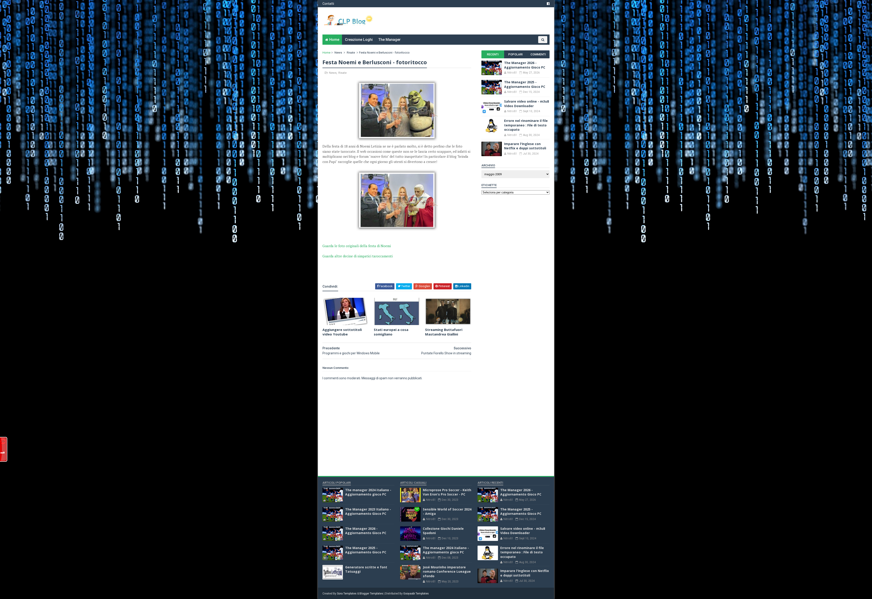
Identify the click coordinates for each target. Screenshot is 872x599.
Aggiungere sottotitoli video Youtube (342, 331)
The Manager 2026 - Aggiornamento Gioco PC (524, 65)
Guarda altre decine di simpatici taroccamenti (357, 256)
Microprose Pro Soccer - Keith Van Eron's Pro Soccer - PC (447, 492)
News (338, 52)
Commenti (538, 54)
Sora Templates (347, 593)
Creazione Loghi (359, 39)
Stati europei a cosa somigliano (391, 331)
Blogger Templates (371, 593)
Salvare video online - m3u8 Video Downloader (526, 103)
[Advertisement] (375, 270)
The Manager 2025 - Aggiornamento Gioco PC (524, 84)
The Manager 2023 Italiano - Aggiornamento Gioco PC (368, 511)
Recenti (493, 54)
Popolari (515, 54)
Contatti (328, 3)
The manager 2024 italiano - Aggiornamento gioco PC (368, 492)
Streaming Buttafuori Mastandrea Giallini (443, 331)
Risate (351, 52)
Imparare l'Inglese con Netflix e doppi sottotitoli (525, 146)
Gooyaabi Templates (416, 593)
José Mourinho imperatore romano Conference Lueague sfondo (447, 571)
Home (334, 39)
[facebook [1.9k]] (548, 3)
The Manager (389, 39)
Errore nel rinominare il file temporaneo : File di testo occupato (526, 125)
